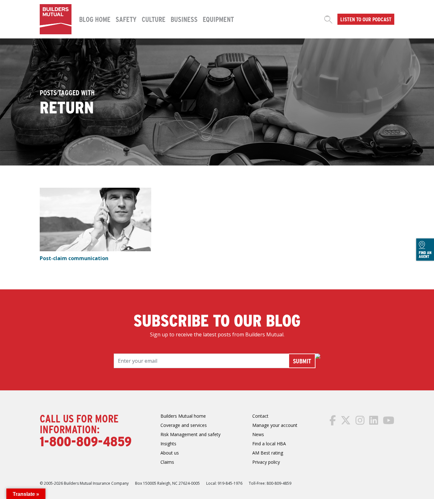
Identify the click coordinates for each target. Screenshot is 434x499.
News (258, 434)
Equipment (218, 19)
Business (184, 19)
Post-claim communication (74, 258)
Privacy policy (266, 462)
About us (169, 453)
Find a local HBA (269, 444)
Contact (260, 416)
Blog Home (95, 19)
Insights (168, 444)
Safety (126, 19)
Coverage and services (183, 425)
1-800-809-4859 (86, 441)
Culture (154, 19)
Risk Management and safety (190, 434)
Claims (167, 462)
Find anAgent (425, 254)
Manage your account (274, 425)
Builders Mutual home (183, 416)
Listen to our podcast (365, 19)
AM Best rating (267, 453)
